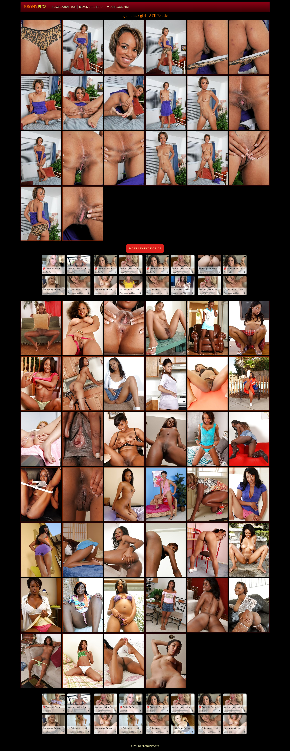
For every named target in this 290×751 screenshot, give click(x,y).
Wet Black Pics (118, 7)
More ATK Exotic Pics (145, 248)
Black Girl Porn (91, 7)
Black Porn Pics (64, 7)
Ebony (35, 6)
